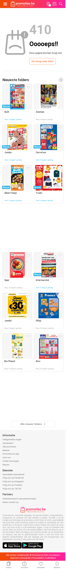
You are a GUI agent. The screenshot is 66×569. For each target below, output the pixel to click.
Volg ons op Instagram (13, 481)
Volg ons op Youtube (12, 485)
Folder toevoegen (11, 461)
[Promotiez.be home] (23, 4)
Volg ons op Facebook (13, 478)
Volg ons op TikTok (12, 488)
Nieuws (6, 464)
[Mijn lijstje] (54, 4)
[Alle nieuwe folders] (60, 80)
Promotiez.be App (11, 454)
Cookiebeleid (50, 558)
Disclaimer (54, 555)
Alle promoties (9, 446)
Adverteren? (8, 443)
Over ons (7, 457)
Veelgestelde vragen (12, 439)
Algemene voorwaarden (20, 558)
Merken (6, 450)
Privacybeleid (38, 558)
